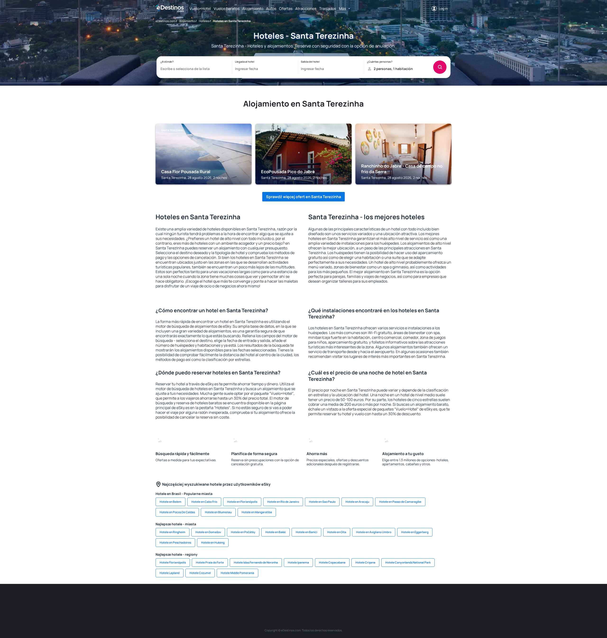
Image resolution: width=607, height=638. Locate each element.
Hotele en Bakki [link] (275, 532)
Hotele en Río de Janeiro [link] (283, 502)
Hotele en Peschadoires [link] (175, 542)
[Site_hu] (310, 598)
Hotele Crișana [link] (365, 562)
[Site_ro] (196, 598)
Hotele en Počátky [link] (243, 532)
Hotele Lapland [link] (169, 573)
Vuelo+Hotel (200, 8)
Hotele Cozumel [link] (200, 573)
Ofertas (285, 8)
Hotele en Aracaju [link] (357, 502)
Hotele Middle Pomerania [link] (237, 573)
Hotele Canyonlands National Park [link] (408, 562)
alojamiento (187, 21)
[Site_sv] (367, 598)
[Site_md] (282, 598)
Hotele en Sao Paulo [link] (322, 502)
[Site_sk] (296, 598)
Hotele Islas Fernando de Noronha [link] (256, 562)
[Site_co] (324, 598)
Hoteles (204, 21)
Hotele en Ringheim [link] (172, 532)
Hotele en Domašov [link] (208, 532)
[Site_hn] (410, 598)
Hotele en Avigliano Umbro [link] (373, 532)
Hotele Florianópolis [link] (173, 562)
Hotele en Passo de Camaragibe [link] (400, 502)
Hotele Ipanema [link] (298, 562)
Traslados (327, 8)
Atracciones (305, 8)
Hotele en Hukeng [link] (213, 542)
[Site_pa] (353, 598)
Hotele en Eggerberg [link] (414, 532)
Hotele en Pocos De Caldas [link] (177, 512)
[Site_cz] (267, 598)
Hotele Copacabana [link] (332, 562)
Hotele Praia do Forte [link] (210, 562)
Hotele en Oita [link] (336, 532)
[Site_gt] (396, 598)
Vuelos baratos (226, 8)
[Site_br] (182, 598)
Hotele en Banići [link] (306, 532)
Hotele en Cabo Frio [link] (204, 502)
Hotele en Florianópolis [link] (242, 502)
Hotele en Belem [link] (170, 502)
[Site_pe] (239, 598)
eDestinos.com (165, 21)
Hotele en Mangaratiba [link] (257, 512)
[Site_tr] (253, 598)
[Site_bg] (211, 598)
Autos (271, 8)
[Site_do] (339, 598)
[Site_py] (424, 598)
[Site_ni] (381, 598)
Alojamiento (252, 8)
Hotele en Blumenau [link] (218, 512)
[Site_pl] (225, 598)
